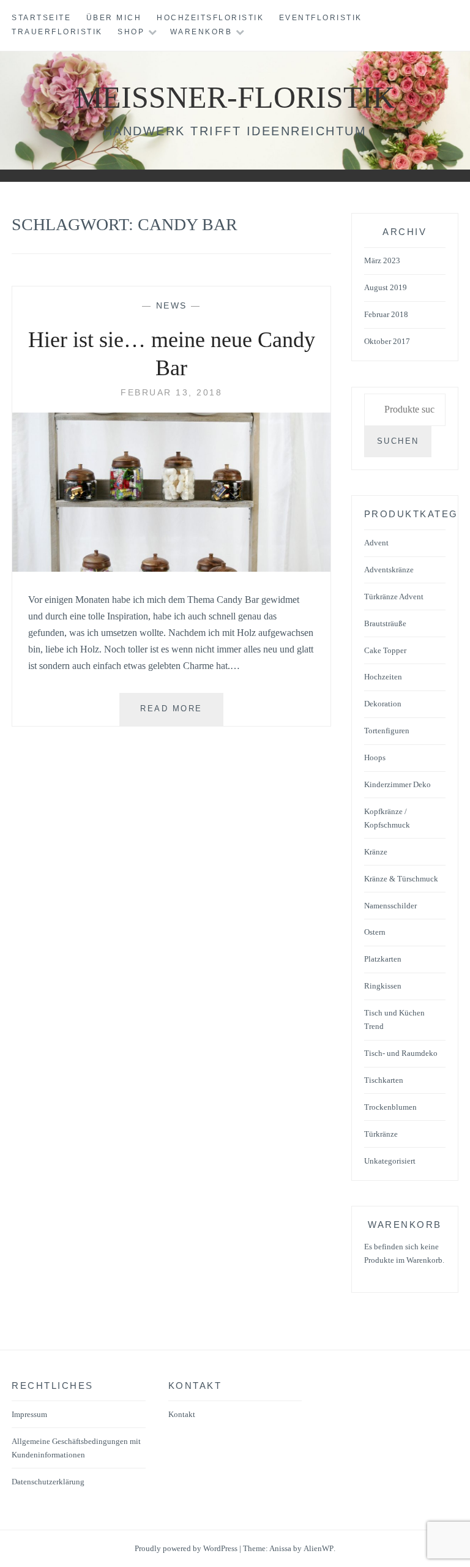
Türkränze (381, 1134)
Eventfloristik (320, 17)
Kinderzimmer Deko (397, 784)
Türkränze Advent (393, 596)
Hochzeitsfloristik (210, 17)
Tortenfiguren (386, 730)
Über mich (114, 17)
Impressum (29, 1414)
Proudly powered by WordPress (186, 1548)
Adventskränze (389, 569)
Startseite (41, 17)
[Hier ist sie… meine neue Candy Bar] (171, 568)
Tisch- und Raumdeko (401, 1053)
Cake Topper (385, 650)
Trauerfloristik (57, 32)
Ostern (375, 932)
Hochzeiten (383, 676)
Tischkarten (383, 1080)
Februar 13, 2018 (171, 392)
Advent (376, 542)
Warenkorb (201, 32)
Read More (181, 714)
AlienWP (319, 1548)
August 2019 (385, 287)
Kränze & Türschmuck (401, 878)
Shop (131, 32)
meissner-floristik (235, 97)
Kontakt (181, 1414)
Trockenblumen (390, 1107)
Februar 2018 (386, 314)
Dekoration (382, 703)
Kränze (375, 851)
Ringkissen (382, 985)
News (171, 305)
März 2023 (382, 260)
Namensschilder (390, 905)
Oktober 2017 (387, 341)
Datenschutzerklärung (48, 1481)
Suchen (398, 441)
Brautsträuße (385, 623)
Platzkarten (382, 958)
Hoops (375, 757)
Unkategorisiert (390, 1160)
